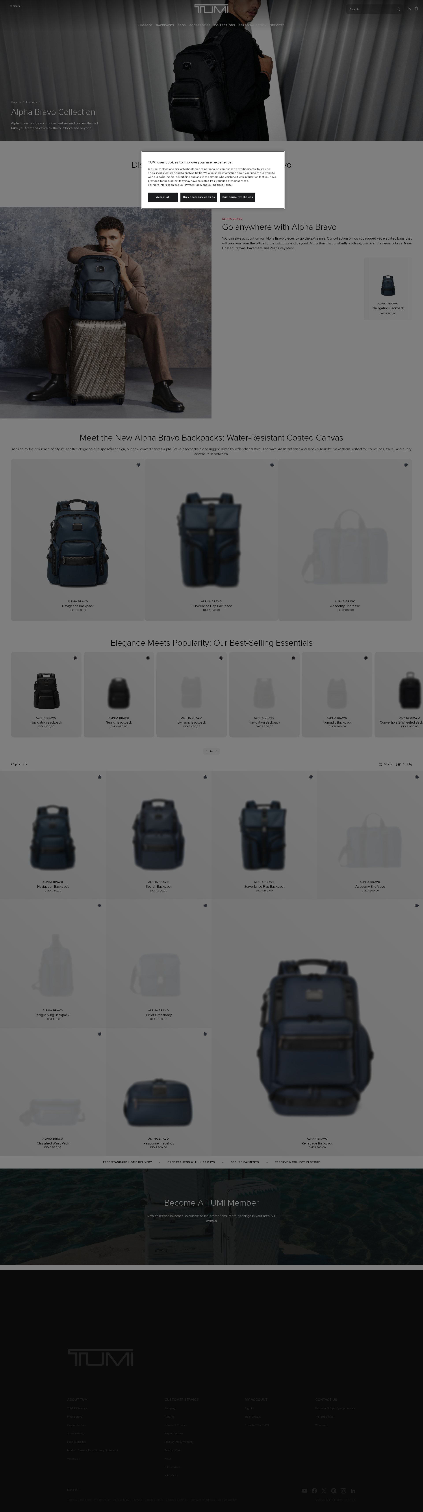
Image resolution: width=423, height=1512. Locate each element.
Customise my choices (237, 197)
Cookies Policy (222, 185)
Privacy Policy (193, 185)
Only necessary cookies (199, 197)
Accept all (163, 197)
